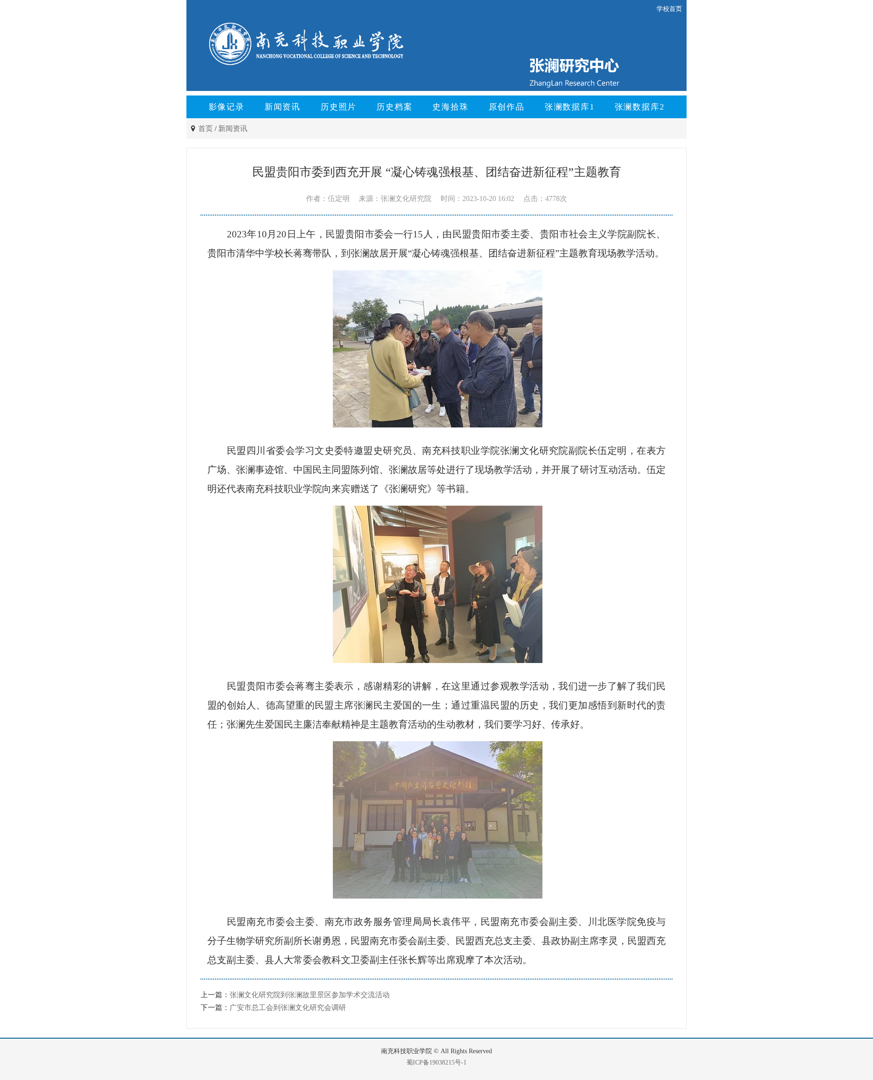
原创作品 (507, 106)
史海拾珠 (450, 106)
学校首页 (669, 8)
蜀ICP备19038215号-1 (436, 1062)
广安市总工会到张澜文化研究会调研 (288, 1007)
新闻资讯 (283, 106)
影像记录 (227, 106)
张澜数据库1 (570, 106)
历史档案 (394, 106)
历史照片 (338, 106)
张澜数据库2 (640, 106)
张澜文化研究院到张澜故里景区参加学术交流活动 (310, 995)
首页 (205, 128)
